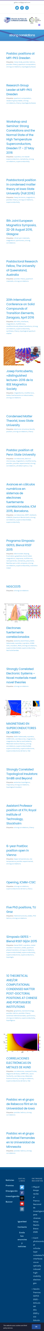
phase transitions (25, 326)
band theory (25, 641)
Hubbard (33, 515)
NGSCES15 (13, 587)
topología (10, 957)
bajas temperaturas (21, 859)
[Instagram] (22, 1209)
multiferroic (28, 558)
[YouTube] (22, 1204)
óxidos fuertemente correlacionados (19, 395)
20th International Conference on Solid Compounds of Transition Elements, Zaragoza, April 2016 (20, 309)
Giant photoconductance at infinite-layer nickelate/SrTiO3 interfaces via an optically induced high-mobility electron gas (36, 1260)
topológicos (10, 1020)
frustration (10, 556)
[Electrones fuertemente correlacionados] (22, 613)
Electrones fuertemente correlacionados (17, 632)
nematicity (24, 159)
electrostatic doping (21, 554)
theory (18, 103)
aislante (17, 641)
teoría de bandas (12, 650)
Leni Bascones (20, 739)
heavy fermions (19, 197)
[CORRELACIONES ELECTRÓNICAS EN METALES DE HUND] (22, 1043)
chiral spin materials (21, 238)
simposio (24, 563)
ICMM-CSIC (10, 739)
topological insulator (14, 787)
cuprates (18, 643)
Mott (19, 646)
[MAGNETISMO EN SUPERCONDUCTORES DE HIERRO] (22, 708)
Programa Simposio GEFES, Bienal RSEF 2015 (20, 545)
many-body (18, 62)
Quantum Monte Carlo (21, 517)
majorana (19, 558)
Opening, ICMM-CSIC (21, 882)
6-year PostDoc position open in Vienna (17, 850)
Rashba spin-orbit (13, 563)
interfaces (24, 321)
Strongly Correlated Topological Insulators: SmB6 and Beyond (22, 773)
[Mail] (22, 1198)
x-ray (30, 466)
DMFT (27, 515)
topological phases (29, 67)
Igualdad (22, 1221)
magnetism (30, 197)
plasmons (30, 561)
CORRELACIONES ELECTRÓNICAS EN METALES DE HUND (18, 1062)
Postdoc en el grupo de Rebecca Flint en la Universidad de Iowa (21, 1104)
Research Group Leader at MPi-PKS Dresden (19, 89)
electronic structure (21, 429)
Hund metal (27, 556)
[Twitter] (22, 1187)
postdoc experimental (21, 463)
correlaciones (19, 459)
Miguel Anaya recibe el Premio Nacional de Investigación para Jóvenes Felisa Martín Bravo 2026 (36, 1209)
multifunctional (12, 326)
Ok (36, 1327)
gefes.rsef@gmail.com (22, 2)
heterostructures (20, 916)
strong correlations (13, 67)
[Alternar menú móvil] (39, 25)
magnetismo (19, 393)
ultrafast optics (22, 466)
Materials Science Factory (15, 744)
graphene (18, 556)
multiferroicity (30, 461)
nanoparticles (11, 561)
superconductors (27, 955)
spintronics (20, 240)
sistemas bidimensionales (16, 1016)
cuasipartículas (31, 1071)
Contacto (22, 1227)
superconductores (27, 748)
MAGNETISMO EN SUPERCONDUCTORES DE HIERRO (21, 728)
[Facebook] (22, 1193)
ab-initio (17, 321)
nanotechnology (28, 1011)
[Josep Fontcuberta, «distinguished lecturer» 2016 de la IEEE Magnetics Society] (22, 355)
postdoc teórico (29, 62)
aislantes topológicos (22, 782)
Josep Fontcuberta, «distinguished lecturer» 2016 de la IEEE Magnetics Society (19, 380)
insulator (13, 646)
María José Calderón (24, 741)
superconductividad (23, 520)
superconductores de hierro (16, 751)
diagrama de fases (13, 1074)
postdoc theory (12, 64)
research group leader (14, 101)
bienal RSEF (18, 945)
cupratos (17, 157)
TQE (29, 751)
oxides (30, 916)
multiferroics (20, 324)
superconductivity (23, 161)
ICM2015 (9, 517)
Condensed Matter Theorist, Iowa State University (19, 420)
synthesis (10, 331)
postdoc (9, 463)
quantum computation (26, 64)
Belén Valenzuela (20, 737)
